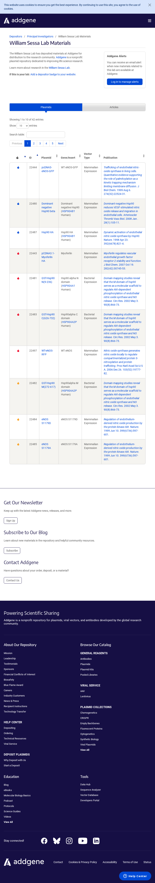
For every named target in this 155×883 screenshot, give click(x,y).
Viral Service (10, 743)
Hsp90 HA (47, 232)
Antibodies (86, 658)
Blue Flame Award (13, 685)
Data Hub (85, 784)
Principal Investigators (40, 36)
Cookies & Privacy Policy (83, 862)
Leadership (10, 658)
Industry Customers (14, 695)
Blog (6, 784)
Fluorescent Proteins (91, 728)
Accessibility (110, 862)
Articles (114, 107)
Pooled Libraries (89, 674)
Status (147, 862)
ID (30, 157)
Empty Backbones (90, 723)
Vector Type (88, 155)
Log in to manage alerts (125, 81)
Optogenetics (87, 734)
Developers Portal (89, 800)
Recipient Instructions (15, 706)
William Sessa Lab (59, 67)
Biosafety (9, 679)
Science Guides (12, 811)
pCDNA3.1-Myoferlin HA (48, 257)
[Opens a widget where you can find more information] (135, 876)
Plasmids (46, 107)
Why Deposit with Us (15, 760)
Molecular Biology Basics (17, 795)
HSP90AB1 (68, 211)
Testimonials (11, 663)
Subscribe (12, 550)
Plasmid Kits (87, 669)
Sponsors (9, 669)
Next (61, 143)
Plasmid (46, 157)
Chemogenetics (88, 712)
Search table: (17, 134)
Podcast (8, 800)
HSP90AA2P (69, 321)
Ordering (8, 733)
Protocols (9, 806)
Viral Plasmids (88, 744)
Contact (58, 862)
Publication (110, 157)
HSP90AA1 (68, 285)
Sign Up (10, 520)
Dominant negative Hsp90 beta (48, 207)
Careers (8, 690)
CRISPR (84, 718)
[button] (149, 20)
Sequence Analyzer (90, 789)
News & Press (11, 701)
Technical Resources (15, 738)
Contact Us (12, 580)
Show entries (23, 125)
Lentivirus (85, 696)
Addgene (61, 57)
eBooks (8, 790)
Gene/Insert (68, 157)
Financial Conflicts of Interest (19, 674)
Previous (17, 143)
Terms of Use (130, 862)
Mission (8, 653)
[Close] (148, 5)
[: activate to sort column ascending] (18, 155)
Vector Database (89, 795)
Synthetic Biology (89, 739)
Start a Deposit (12, 765)
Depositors (15, 36)
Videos (7, 816)
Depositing (9, 727)
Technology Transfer (15, 711)
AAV (82, 691)
